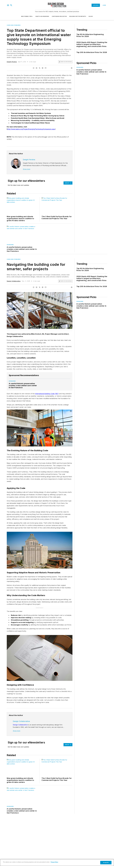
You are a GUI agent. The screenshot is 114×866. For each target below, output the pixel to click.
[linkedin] (36, 68)
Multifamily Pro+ (27, 16)
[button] (8, 5)
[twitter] (39, 68)
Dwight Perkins (12, 62)
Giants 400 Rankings (42, 16)
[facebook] (33, 68)
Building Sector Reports (77, 16)
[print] (71, 68)
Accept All (105, 862)
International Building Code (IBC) (47, 394)
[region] (57, 862)
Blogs (91, 16)
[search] (11, 5)
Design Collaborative (13, 281)
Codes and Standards (13, 25)
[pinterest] (42, 68)
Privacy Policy (54, 862)
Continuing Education (59, 16)
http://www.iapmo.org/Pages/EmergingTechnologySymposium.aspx (31, 129)
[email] (45, 68)
